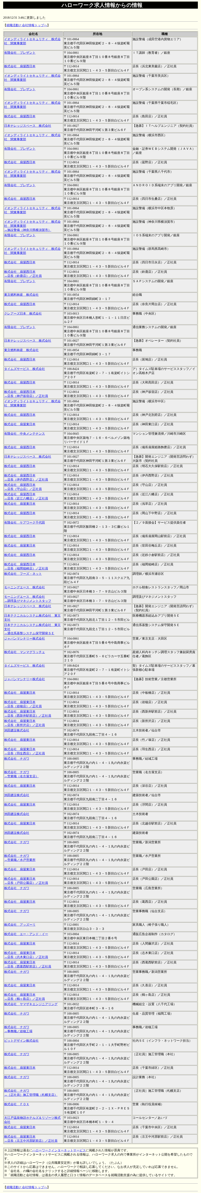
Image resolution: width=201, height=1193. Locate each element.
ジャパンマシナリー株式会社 (24, 638)
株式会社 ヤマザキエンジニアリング (31, 1004)
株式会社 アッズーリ (20, 924)
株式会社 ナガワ (16, 758)
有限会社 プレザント (20, 52)
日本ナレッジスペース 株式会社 (27, 125)
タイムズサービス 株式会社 (24, 369)
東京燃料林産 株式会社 (21, 294)
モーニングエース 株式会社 (24, 587)
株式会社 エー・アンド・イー (26, 934)
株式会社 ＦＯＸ (16, 1104)
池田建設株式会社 (16, 730)
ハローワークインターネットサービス (59, 1150)
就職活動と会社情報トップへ (26, 25)
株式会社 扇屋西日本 (20, 66)
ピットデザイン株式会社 (21, 1040)
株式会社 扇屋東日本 (20, 424)
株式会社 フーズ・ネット (23, 573)
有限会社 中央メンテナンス (24, 433)
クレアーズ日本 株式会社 (23, 313)
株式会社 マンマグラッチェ (24, 652)
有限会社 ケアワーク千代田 (24, 522)
